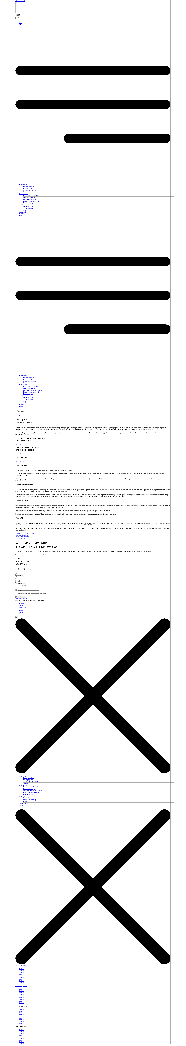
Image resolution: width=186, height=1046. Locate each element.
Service (25, 192)
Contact (21, 215)
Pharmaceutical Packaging (31, 195)
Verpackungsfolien (21, 986)
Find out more (20, 444)
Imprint (21, 605)
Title (17, 573)
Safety (25, 210)
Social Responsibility (29, 208)
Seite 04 (21, 974)
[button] (93, 295)
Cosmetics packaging (29, 197)
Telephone (19, 583)
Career (21, 214)
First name (19, 577)
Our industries (23, 194)
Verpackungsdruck (21, 965)
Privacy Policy (23, 607)
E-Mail (18, 581)
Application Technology (30, 190)
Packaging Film (28, 188)
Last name (19, 579)
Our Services (23, 185)
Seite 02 (21, 970)
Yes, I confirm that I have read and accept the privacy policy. (32, 593)
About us (22, 205)
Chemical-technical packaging (32, 199)
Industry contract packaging (31, 201)
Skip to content (20, 1)
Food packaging (28, 203)
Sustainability (23, 212)
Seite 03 (21, 972)
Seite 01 (21, 969)
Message (18, 590)
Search (18, 14)
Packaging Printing (29, 186)
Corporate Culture (28, 206)
